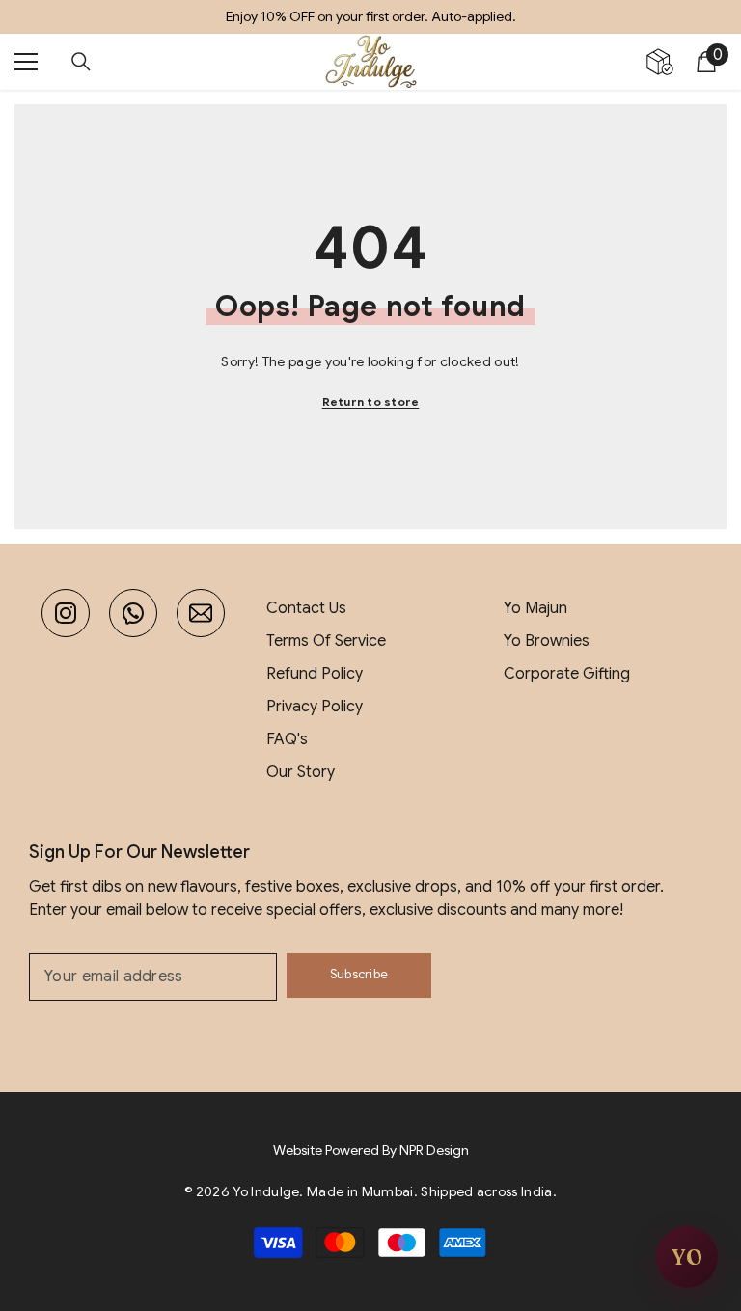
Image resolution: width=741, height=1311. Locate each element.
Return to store (371, 401)
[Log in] (659, 61)
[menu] (26, 61)
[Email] (201, 613)
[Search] (81, 61)
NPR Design (434, 1150)
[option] (370, 17)
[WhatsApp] (133, 613)
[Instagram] (65, 613)
